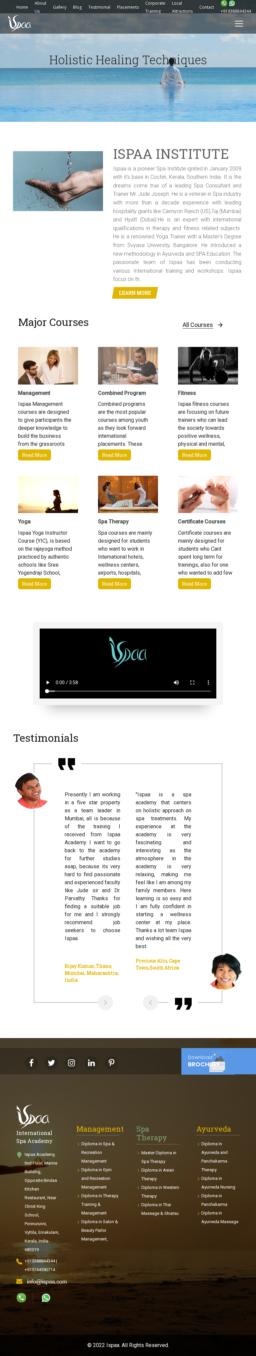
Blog (77, 7)
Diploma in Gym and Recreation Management (96, 1178)
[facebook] (31, 1063)
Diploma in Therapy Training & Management (99, 1204)
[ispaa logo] (19, 23)
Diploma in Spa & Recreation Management (98, 1152)
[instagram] (71, 1063)
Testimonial (99, 7)
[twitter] (51, 1063)
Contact (206, 7)
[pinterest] (111, 1063)
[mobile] (224, 3)
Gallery (59, 7)
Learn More (135, 293)
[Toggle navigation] (239, 23)
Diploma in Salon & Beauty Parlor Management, (99, 1230)
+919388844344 (236, 11)
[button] (20, 105)
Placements (128, 7)
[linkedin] (91, 1063)
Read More (34, 455)
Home (22, 7)
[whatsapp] (21, 1297)
